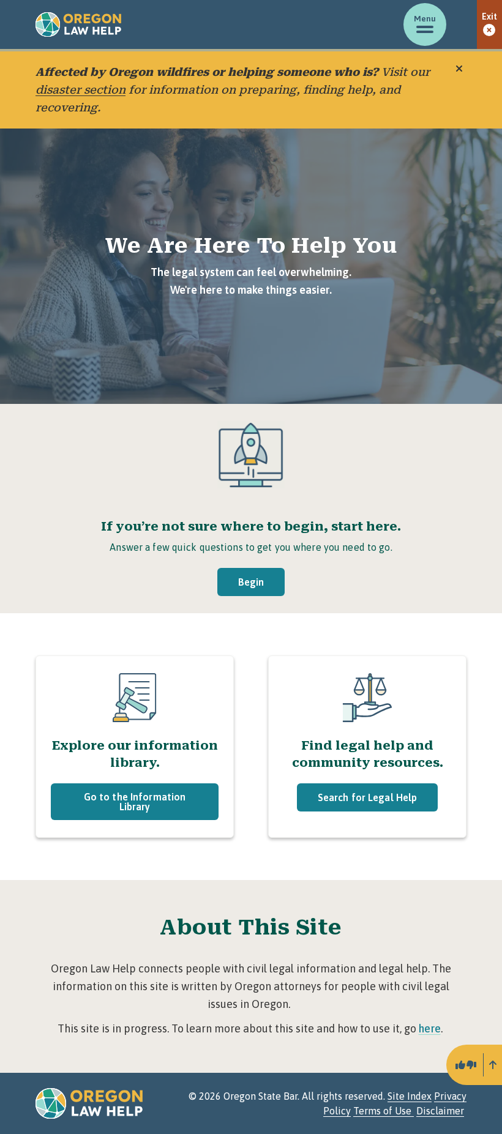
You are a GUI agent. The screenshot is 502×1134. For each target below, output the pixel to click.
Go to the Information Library (135, 801)
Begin (251, 582)
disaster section (81, 89)
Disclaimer (440, 1110)
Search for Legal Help (368, 797)
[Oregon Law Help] (78, 24)
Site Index (410, 1096)
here (430, 1028)
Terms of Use (383, 1110)
